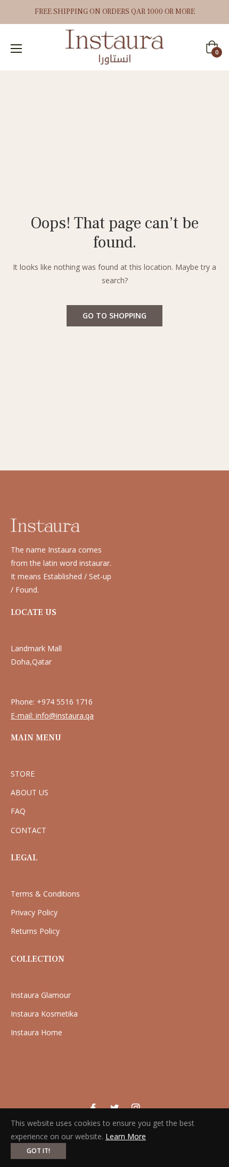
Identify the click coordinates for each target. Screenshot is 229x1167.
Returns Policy (35, 931)
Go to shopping (114, 315)
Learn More (125, 1136)
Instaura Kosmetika (44, 1014)
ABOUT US (29, 792)
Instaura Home (36, 1032)
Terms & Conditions (45, 894)
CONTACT (28, 830)
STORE (23, 774)
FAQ (18, 811)
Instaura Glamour (41, 995)
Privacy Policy (34, 912)
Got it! (38, 1150)
